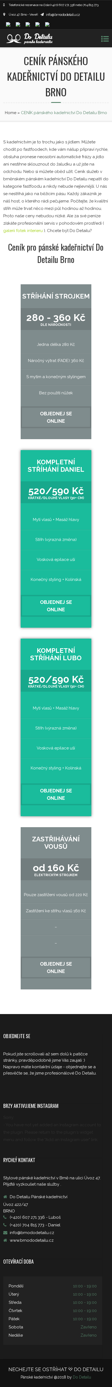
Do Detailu (82, 1377)
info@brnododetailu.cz (63, 15)
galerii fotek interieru (23, 230)
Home (10, 112)
